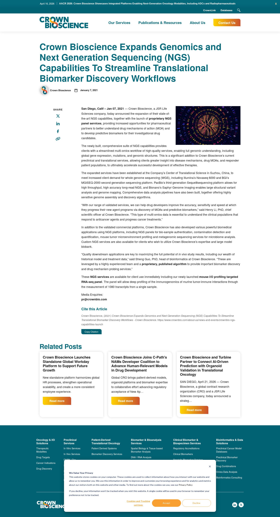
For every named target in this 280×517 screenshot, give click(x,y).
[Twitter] (58, 118)
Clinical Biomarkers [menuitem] (183, 454)
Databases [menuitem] (226, 10)
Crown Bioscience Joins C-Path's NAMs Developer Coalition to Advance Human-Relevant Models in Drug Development (139, 363)
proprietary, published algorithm (164, 264)
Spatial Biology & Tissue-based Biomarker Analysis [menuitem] (147, 450)
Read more (56, 401)
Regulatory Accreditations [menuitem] (186, 448)
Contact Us (226, 22)
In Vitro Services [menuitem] (72, 448)
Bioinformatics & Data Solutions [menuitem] (229, 441)
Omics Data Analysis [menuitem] (226, 471)
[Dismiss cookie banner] (210, 467)
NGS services (99, 277)
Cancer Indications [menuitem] (45, 463)
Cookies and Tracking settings (138, 503)
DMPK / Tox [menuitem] (70, 459)
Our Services (119, 22)
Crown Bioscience (60, 90)
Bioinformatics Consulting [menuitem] (229, 477)
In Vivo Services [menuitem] (72, 454)
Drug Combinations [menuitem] (226, 466)
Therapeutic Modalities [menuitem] (42, 450)
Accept (166, 503)
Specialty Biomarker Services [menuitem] (188, 459)
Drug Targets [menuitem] (43, 457)
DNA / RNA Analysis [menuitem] (141, 457)
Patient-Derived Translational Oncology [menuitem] (106, 441)
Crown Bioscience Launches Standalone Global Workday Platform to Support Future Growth (66, 363)
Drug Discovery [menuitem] (44, 468)
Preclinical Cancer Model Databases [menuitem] (229, 450)
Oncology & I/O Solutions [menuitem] (45, 441)
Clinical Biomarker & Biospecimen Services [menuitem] (187, 441)
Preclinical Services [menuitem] (70, 441)
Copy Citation (91, 331)
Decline (196, 503)
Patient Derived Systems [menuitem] (104, 448)
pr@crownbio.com (94, 299)
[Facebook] (58, 133)
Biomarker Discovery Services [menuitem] (107, 454)
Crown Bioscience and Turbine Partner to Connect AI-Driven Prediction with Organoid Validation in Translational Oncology (205, 365)
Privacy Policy (185, 484)
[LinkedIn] (58, 126)
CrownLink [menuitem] (209, 10)
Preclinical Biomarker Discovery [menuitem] (227, 459)
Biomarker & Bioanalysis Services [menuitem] (146, 441)
